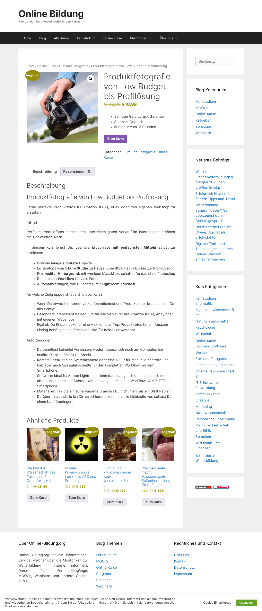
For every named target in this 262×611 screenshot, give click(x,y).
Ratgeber (203, 120)
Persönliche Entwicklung (215, 419)
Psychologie (205, 327)
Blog (42, 38)
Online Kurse (112, 38)
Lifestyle (202, 400)
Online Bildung (51, 13)
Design (201, 352)
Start (30, 66)
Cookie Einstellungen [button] (218, 602)
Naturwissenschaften (212, 321)
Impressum (183, 574)
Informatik (203, 303)
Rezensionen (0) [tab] (77, 171)
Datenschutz (184, 567)
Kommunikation (208, 394)
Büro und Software (210, 346)
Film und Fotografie (73, 66)
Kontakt (180, 561)
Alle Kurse (61, 38)
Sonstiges (203, 126)
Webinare (203, 133)
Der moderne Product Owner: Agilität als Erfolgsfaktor (213, 232)
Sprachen (203, 437)
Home (27, 38)
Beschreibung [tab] (45, 171)
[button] (90, 78)
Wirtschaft (203, 334)
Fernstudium (86, 38)
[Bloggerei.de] (221, 487)
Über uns (166, 38)
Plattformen (138, 38)
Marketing (203, 407)
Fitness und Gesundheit (215, 365)
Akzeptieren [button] (246, 602)
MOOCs (201, 108)
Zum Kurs (115, 139)
